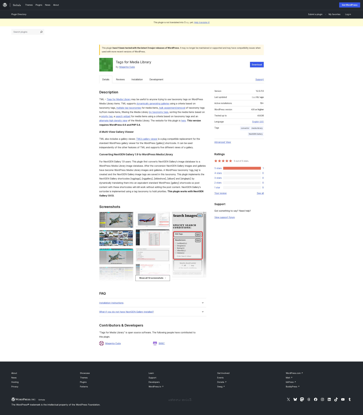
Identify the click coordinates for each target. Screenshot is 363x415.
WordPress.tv (156, 386)
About (14, 373)
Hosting (15, 382)
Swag (221, 386)
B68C (162, 343)
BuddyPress (293, 386)
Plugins (83, 382)
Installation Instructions (111, 303)
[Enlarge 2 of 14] (129, 233)
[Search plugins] (41, 32)
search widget (123, 116)
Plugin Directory (18, 14)
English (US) (258, 121)
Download (257, 64)
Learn (151, 373)
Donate (222, 382)
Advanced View (222, 142)
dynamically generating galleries (153, 103)
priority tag (106, 116)
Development (156, 79)
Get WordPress (349, 5)
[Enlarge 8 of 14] (165, 251)
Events (220, 377)
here (183, 120)
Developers (154, 382)
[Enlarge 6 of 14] (165, 215)
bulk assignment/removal (172, 107)
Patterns (84, 386)
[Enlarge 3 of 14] (129, 252)
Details (105, 79)
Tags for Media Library (119, 99)
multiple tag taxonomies (128, 107)
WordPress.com (294, 373)
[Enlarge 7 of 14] (165, 233)
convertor (245, 128)
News (14, 377)
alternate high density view (113, 120)
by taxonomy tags (158, 112)
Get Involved (223, 373)
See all (260, 193)
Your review (220, 193)
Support (260, 79)
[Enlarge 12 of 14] (202, 215)
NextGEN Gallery (256, 134)
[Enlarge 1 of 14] (129, 215)
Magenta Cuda (127, 67)
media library (257, 128)
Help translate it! (202, 22)
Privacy (14, 386)
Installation (137, 79)
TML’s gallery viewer (146, 138)
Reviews (120, 79)
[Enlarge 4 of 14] (129, 270)
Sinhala (41, 400)
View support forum (224, 217)
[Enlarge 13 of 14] (202, 283)
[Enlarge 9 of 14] (165, 267)
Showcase (85, 373)
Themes (84, 377)
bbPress (291, 382)
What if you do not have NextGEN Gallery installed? (126, 311)
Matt (289, 377)
